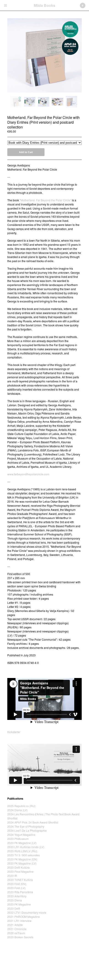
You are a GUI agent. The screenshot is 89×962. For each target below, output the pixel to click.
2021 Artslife (15, 925)
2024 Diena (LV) (17, 810)
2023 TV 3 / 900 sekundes (23, 855)
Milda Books (44, 5)
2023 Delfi (13, 908)
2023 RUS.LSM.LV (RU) (22, 851)
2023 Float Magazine (20, 871)
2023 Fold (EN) (16, 884)
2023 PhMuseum (18, 839)
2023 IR (12, 876)
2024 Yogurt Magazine (21, 835)
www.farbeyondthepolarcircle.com (28, 474)
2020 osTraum (16, 933)
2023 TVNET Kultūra (20, 880)
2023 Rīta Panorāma (20, 892)
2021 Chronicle (16, 929)
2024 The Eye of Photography (25, 826)
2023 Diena (14, 900)
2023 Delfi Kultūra (18, 867)
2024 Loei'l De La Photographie (27, 830)
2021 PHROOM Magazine (23, 917)
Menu (5, 5)
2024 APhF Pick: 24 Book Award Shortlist (32, 822)
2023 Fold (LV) (16, 888)
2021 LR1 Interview (19, 921)
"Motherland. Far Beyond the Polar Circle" (45, 200)
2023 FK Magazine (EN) (22, 859)
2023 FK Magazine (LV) (22, 843)
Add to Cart (26, 152)
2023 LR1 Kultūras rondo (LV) (25, 847)
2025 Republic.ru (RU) (21, 806)
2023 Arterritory (16, 896)
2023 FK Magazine (19, 904)
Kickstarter (13, 732)
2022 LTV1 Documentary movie (26, 912)
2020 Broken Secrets (20, 937)
